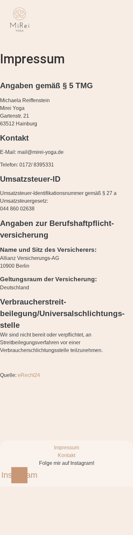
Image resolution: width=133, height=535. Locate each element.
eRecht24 (29, 375)
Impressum (66, 447)
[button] (95, 41)
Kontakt (66, 455)
